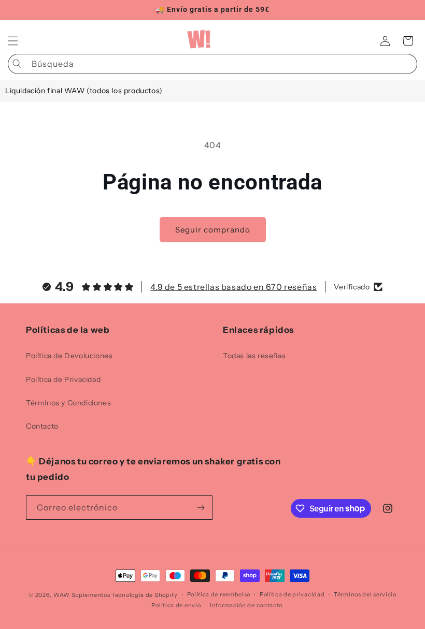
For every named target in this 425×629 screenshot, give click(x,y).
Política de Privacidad (63, 379)
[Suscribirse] (200, 507)
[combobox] (212, 64)
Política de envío (176, 605)
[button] (13, 41)
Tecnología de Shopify (144, 594)
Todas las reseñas (254, 355)
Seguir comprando (212, 230)
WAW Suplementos (81, 594)
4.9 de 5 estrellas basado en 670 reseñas (233, 287)
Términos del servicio (365, 594)
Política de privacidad (292, 594)
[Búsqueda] (17, 63)
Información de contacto (246, 605)
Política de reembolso (219, 594)
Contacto (42, 426)
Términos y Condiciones (68, 402)
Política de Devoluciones (69, 355)
